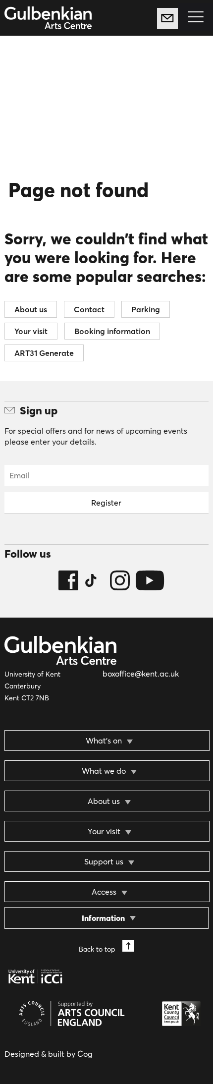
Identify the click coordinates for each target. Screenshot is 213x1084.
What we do (104, 771)
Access (104, 892)
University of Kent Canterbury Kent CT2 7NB (32, 686)
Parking (145, 309)
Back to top (98, 949)
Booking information (112, 331)
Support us (103, 861)
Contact (89, 309)
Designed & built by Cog (48, 1054)
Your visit (31, 331)
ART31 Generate (44, 353)
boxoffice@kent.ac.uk (141, 674)
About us (30, 309)
